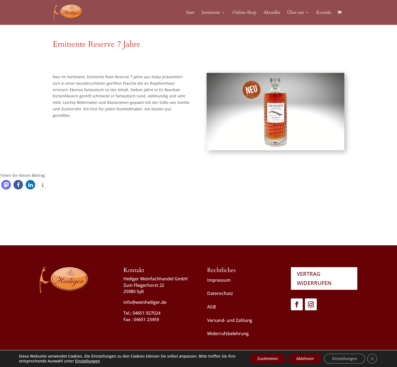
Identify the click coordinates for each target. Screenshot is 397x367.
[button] (6, 184)
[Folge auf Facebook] (297, 304)
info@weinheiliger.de (144, 302)
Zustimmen (267, 358)
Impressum (219, 280)
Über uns (295, 13)
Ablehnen (305, 358)
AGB (211, 307)
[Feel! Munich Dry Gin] (275, 150)
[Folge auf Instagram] (311, 304)
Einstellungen (87, 361)
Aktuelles (272, 13)
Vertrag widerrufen (314, 278)
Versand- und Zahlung (229, 320)
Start (190, 13)
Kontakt (323, 13)
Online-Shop (244, 13)
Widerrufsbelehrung (228, 334)
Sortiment (210, 13)
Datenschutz (220, 293)
